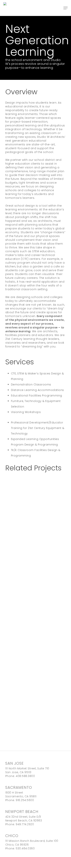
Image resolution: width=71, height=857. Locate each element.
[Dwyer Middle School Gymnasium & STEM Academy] (35, 707)
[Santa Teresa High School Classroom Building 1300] (35, 621)
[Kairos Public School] (35, 535)
